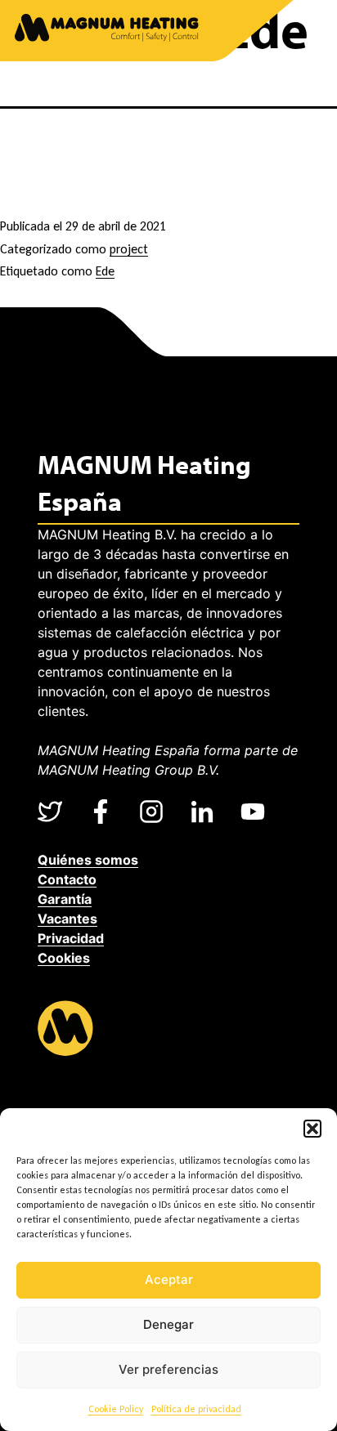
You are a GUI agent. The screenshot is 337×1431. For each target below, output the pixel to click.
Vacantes (67, 918)
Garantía (65, 899)
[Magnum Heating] (107, 30)
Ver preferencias (168, 1369)
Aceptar (169, 1279)
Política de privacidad (196, 1409)
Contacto (67, 879)
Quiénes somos (88, 860)
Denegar (168, 1324)
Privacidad (71, 938)
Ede (105, 271)
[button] (312, 1128)
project (129, 249)
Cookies (64, 958)
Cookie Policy (115, 1409)
